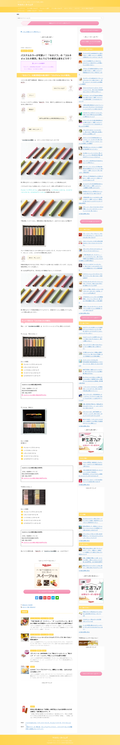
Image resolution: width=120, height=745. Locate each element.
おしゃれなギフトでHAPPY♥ (46, 591)
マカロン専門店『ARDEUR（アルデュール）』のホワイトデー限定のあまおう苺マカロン (92, 464)
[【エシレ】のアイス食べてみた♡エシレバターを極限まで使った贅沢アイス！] (80, 345)
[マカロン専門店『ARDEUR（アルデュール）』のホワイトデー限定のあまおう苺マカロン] (80, 463)
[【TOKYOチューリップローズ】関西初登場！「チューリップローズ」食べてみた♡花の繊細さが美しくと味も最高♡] (80, 298)
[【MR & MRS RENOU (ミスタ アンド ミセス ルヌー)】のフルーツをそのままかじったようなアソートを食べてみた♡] (80, 106)
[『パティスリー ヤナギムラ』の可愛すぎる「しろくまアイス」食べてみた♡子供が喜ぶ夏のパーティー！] (80, 388)
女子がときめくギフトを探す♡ (90, 317)
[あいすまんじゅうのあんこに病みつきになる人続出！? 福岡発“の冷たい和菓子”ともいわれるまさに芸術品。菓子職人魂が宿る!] (80, 378)
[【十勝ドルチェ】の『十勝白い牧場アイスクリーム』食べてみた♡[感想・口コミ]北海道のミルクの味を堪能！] (80, 353)
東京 (28, 607)
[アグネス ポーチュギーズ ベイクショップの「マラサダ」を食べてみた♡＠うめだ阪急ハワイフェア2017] (80, 282)
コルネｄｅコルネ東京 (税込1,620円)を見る (35, 542)
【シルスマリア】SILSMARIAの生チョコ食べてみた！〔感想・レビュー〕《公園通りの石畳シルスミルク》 (93, 185)
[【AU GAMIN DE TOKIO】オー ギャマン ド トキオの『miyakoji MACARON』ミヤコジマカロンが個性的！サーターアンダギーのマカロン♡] (80, 471)
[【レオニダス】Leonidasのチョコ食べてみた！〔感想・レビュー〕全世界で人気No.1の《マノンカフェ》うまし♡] (80, 54)
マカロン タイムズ (25, 4)
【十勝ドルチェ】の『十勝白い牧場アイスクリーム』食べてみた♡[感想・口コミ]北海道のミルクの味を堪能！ (93, 354)
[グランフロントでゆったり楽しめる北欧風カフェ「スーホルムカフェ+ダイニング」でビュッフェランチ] (80, 535)
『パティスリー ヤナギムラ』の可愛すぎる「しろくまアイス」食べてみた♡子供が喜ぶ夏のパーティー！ (93, 388)
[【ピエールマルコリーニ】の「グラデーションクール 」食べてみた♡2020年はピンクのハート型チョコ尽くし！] (80, 89)
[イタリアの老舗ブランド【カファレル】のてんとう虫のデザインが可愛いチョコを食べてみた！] (80, 62)
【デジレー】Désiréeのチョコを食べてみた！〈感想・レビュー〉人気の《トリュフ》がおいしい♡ (93, 178)
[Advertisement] (47, 693)
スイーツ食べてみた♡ (87, 8)
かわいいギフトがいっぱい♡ (90, 673)
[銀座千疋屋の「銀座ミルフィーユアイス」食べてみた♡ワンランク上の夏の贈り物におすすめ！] (80, 370)
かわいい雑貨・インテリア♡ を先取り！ (91, 42)
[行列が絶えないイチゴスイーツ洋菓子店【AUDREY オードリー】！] (80, 148)
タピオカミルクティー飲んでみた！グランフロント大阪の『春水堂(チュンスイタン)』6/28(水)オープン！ (93, 520)
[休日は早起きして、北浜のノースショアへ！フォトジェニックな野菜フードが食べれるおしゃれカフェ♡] (80, 527)
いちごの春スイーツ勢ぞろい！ (31, 32)
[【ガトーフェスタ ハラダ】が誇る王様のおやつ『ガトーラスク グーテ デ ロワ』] (80, 242)
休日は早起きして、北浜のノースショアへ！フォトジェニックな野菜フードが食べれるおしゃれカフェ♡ (92, 528)
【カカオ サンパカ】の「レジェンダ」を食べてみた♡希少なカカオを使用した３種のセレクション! (93, 114)
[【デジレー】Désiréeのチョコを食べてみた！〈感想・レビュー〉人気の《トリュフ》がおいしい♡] (80, 177)
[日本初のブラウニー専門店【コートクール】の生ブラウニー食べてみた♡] (80, 192)
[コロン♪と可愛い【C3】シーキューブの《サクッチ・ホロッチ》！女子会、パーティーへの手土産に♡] (80, 290)
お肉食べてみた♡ (31, 10)
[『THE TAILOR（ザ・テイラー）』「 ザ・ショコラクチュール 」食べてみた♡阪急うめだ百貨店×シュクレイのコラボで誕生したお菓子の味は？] (80, 255)
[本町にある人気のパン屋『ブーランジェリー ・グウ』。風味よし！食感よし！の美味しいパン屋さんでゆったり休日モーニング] (80, 549)
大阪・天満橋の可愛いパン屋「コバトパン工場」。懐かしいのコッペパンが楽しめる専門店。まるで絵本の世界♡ (92, 560)
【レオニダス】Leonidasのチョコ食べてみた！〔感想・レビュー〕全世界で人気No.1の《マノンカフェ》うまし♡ (93, 55)
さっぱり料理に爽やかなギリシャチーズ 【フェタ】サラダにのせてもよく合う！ (93, 627)
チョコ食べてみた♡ (32, 8)
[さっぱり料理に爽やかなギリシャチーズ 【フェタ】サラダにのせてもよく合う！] (80, 626)
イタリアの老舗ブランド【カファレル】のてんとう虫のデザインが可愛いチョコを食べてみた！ (92, 63)
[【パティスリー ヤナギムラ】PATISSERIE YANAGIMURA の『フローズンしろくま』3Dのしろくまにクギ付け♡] (80, 361)
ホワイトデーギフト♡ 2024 (90, 30)
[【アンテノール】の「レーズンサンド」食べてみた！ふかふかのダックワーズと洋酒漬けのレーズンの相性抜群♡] (80, 265)
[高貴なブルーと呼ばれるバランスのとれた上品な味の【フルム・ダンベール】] (80, 612)
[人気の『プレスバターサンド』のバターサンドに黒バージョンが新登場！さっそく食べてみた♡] (80, 307)
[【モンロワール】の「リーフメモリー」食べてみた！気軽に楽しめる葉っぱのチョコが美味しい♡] (80, 131)
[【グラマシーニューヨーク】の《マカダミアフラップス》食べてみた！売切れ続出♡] (80, 275)
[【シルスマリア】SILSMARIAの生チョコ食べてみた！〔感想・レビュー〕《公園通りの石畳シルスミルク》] (80, 185)
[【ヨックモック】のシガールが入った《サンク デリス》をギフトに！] (80, 250)
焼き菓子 (30, 605)
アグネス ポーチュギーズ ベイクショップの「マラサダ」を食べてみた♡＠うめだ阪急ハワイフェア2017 (93, 283)
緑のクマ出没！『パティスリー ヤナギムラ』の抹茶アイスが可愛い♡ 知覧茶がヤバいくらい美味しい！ (93, 421)
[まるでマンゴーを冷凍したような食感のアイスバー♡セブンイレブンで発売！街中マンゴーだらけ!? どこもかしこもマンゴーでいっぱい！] (80, 328)
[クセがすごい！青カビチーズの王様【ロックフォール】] (80, 620)
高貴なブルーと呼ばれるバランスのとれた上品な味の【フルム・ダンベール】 (92, 613)
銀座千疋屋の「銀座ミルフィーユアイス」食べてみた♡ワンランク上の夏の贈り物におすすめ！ (92, 371)
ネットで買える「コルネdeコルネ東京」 (34, 69)
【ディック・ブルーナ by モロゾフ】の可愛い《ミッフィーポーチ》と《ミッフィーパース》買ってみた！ (93, 209)
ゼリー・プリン (68, 8)
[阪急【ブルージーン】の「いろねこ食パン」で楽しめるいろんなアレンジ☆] (80, 566)
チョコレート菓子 (44, 8)
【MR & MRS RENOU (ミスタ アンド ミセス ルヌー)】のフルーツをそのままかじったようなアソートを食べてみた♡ (93, 107)
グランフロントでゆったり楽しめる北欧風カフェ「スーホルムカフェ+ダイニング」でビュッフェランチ (93, 535)
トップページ (21, 8)
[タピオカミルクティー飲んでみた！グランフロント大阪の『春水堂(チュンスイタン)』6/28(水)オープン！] (80, 519)
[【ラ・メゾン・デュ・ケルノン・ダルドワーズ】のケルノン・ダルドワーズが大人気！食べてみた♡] (80, 234)
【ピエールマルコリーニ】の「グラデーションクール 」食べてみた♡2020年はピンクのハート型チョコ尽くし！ (93, 89)
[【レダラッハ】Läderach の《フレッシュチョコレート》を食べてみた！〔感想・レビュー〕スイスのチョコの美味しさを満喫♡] (80, 79)
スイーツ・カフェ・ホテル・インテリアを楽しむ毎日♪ (60, 740)
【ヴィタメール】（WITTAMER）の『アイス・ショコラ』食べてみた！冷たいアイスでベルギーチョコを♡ (92, 413)
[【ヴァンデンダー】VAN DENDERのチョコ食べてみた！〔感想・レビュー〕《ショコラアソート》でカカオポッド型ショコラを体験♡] (80, 121)
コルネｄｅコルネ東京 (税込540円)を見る (34, 395)
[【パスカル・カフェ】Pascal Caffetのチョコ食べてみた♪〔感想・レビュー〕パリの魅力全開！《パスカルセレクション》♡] (80, 96)
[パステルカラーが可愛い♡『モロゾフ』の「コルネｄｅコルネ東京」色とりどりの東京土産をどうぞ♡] (53, 597)
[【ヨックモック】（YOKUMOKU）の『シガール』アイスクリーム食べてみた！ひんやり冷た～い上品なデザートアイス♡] (80, 395)
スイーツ (77, 8)
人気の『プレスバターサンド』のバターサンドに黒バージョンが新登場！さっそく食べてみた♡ (92, 308)
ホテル (40, 10)
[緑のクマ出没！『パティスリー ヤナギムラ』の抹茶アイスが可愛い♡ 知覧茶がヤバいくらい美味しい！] (80, 420)
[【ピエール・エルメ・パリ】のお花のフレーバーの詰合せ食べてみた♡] (80, 480)
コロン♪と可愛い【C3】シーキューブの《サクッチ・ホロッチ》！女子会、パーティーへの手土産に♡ (93, 291)
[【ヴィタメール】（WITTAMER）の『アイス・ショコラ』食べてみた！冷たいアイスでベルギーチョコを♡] (80, 412)
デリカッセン (21, 10)
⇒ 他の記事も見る (84, 214)
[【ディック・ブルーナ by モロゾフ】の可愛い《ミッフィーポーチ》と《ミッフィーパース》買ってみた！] (80, 208)
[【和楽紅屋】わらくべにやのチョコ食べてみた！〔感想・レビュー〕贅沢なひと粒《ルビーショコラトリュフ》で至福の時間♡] (80, 198)
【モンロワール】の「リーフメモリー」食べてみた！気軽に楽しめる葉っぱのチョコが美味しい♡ (92, 132)
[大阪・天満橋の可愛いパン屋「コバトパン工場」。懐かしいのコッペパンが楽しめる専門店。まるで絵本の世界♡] (80, 559)
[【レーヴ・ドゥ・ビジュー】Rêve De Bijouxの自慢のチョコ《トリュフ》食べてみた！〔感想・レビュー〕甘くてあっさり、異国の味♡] (80, 167)
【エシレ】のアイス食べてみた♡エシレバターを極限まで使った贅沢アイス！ (92, 346)
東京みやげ (25, 605)
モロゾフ (24, 607)
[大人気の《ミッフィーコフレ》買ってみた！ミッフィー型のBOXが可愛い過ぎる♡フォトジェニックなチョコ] (80, 154)
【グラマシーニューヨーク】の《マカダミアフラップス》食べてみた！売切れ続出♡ (92, 276)
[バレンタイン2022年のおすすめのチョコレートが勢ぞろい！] (80, 161)
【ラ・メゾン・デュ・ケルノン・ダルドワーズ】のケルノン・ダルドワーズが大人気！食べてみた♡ (92, 235)
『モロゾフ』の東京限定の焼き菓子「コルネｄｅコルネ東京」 (39, 66)
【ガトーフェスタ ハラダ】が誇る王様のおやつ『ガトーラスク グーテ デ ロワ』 (93, 243)
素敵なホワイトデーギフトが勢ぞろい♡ (59, 23)
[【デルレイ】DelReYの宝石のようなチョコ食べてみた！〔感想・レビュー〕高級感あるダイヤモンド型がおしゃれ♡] (80, 69)
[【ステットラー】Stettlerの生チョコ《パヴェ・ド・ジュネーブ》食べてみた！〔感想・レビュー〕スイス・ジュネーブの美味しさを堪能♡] (80, 138)
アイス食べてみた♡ (57, 8)
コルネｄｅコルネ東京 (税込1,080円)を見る (35, 478)
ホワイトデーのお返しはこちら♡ (90, 221)
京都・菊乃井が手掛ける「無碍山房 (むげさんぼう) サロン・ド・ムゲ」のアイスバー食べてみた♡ (93, 406)
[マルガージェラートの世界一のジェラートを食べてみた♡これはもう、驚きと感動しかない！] (80, 338)
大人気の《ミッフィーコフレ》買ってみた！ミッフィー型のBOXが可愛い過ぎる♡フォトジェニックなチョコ (92, 155)
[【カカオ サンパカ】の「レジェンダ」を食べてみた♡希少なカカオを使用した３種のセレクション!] (80, 113)
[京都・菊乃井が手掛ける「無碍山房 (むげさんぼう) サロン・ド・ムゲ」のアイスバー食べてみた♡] (80, 405)
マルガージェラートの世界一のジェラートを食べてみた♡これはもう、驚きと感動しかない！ (92, 339)
